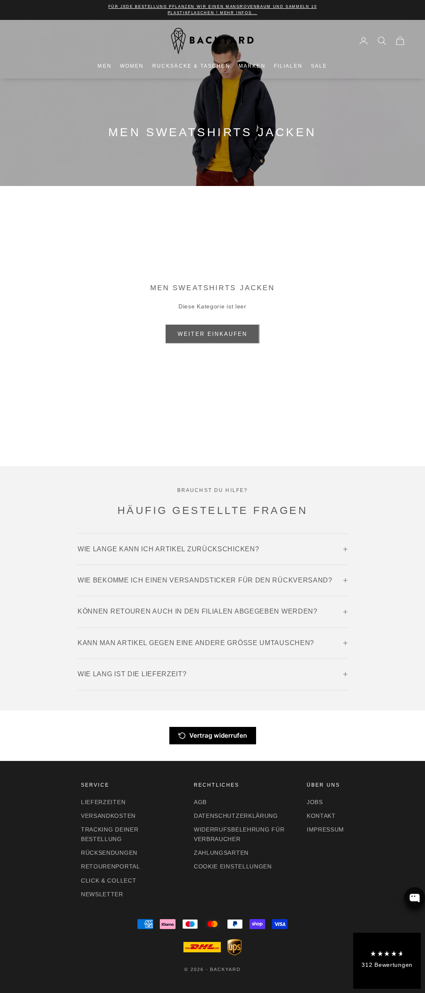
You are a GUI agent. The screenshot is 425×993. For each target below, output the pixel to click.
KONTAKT (321, 815)
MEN (104, 66)
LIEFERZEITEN (103, 802)
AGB (200, 802)
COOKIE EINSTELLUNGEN (233, 866)
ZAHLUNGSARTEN (221, 852)
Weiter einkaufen (212, 334)
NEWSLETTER (102, 894)
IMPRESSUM (325, 829)
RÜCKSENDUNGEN (109, 852)
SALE (319, 66)
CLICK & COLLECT (109, 880)
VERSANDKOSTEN (108, 815)
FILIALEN (288, 66)
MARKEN (252, 66)
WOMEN (132, 66)
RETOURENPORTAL (110, 866)
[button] (387, 961)
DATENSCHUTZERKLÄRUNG (236, 815)
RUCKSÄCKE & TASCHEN (191, 66)
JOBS (315, 802)
